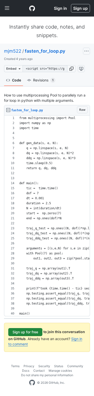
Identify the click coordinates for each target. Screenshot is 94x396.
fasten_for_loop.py (45, 51)
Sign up (80, 8)
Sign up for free (25, 332)
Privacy (29, 366)
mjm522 (12, 51)
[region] (47, 216)
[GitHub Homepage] (32, 382)
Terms (15, 366)
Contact (39, 370)
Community (75, 366)
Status (58, 366)
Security (44, 366)
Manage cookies (60, 370)
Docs (25, 370)
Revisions (43, 80)
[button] (71, 68)
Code (16, 80)
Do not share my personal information (47, 375)
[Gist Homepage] (32, 8)
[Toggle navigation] (7, 8)
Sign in (60, 8)
